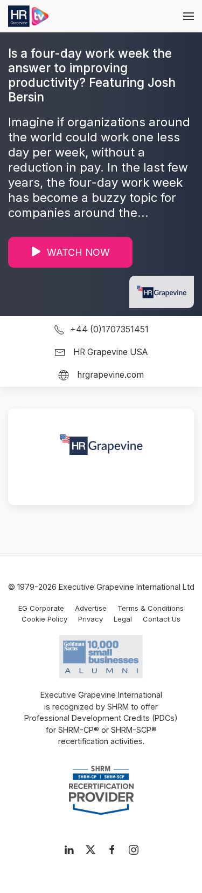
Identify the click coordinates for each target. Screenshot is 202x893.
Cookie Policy (44, 619)
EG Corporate (41, 608)
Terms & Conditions (150, 608)
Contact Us (161, 619)
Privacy (90, 619)
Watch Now (78, 252)
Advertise (91, 608)
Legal (123, 619)
